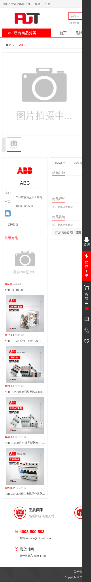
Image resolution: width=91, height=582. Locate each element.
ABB (22, 45)
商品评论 (60, 163)
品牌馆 (81, 32)
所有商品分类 (24, 32)
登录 (37, 4)
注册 (48, 4)
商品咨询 (79, 163)
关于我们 (79, 571)
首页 (63, 32)
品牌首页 (13, 224)
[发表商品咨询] (64, 232)
